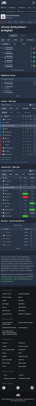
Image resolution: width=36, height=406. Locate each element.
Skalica (7, 200)
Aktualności (21, 343)
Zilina (6, 190)
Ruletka (4, 356)
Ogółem (6, 44)
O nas (5, 375)
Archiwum (21, 360)
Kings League (22, 366)
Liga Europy (21, 310)
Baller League (22, 363)
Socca (4, 366)
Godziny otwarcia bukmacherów (7, 323)
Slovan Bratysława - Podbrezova (11, 60)
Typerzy (4, 346)
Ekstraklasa (21, 304)
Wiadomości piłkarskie (24, 314)
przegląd (3, 22)
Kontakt (21, 375)
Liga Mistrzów (6, 310)
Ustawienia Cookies (24, 378)
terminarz (22, 22)
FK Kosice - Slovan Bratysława (10, 51)
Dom (14, 44)
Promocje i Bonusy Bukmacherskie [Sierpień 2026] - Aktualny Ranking (9, 332)
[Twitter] (32, 387)
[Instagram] (18, 387)
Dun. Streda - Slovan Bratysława (10, 82)
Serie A (4, 307)
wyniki (15, 22)
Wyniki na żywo (6, 294)
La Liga (4, 300)
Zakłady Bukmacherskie (9, 327)
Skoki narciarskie (7, 360)
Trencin (7, 206)
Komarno (7, 213)
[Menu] (33, 3)
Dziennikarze (22, 349)
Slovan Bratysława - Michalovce (10, 47)
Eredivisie (21, 300)
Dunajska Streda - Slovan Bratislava (13, 277)
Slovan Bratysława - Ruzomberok (11, 56)
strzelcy (29, 22)
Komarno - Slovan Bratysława (10, 90)
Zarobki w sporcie (23, 346)
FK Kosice (7, 203)
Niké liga (10, 18)
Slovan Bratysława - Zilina (8, 86)
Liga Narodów (22, 307)
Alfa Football (6, 363)
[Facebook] (3, 387)
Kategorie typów (23, 356)
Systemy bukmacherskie (25, 322)
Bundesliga (5, 304)
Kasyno (4, 353)
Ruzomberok (8, 216)
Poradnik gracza (23, 327)
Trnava (7, 184)
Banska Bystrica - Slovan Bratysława (12, 65)
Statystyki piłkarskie (24, 294)
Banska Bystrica (9, 209)
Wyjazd (24, 44)
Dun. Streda (8, 181)
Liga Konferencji (7, 314)
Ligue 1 (20, 297)
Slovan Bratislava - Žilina (9, 279)
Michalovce (8, 197)
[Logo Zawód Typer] (3, 3)
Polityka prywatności (10, 378)
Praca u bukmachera (8, 349)
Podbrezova (8, 194)
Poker (20, 353)
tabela (10, 22)
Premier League (6, 297)
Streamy (4, 343)
